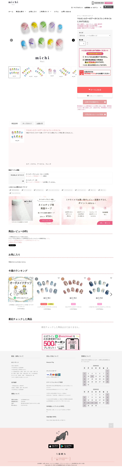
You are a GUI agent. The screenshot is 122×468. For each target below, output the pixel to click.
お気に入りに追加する (96, 96)
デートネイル (27, 190)
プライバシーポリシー (65, 463)
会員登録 (87, 7)
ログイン (95, 7)
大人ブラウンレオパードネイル (73, 307)
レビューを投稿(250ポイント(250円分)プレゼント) (24, 240)
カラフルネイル (81, 190)
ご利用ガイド (45, 11)
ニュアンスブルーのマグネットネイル (47, 307)
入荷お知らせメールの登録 (94, 114)
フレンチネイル (16, 193)
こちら (47, 238)
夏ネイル (103, 190)
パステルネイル (68, 190)
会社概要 (39, 463)
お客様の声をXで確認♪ (15, 242)
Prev (11, 294)
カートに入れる (96, 90)
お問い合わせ (66, 11)
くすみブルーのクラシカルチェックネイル (99, 307)
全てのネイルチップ (88, 15)
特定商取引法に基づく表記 (78, 463)
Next (73, 40)
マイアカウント (78, 7)
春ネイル (93, 190)
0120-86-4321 (99, 3)
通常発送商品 (15, 190)
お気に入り (33, 11)
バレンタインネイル (54, 190)
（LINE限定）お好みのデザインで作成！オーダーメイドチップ (21, 305)
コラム (56, 11)
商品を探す (20, 11)
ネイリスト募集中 (54, 463)
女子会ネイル (39, 190)
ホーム (11, 11)
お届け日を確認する (92, 102)
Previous (11, 40)
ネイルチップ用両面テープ (34, 176)
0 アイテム (109, 6)
